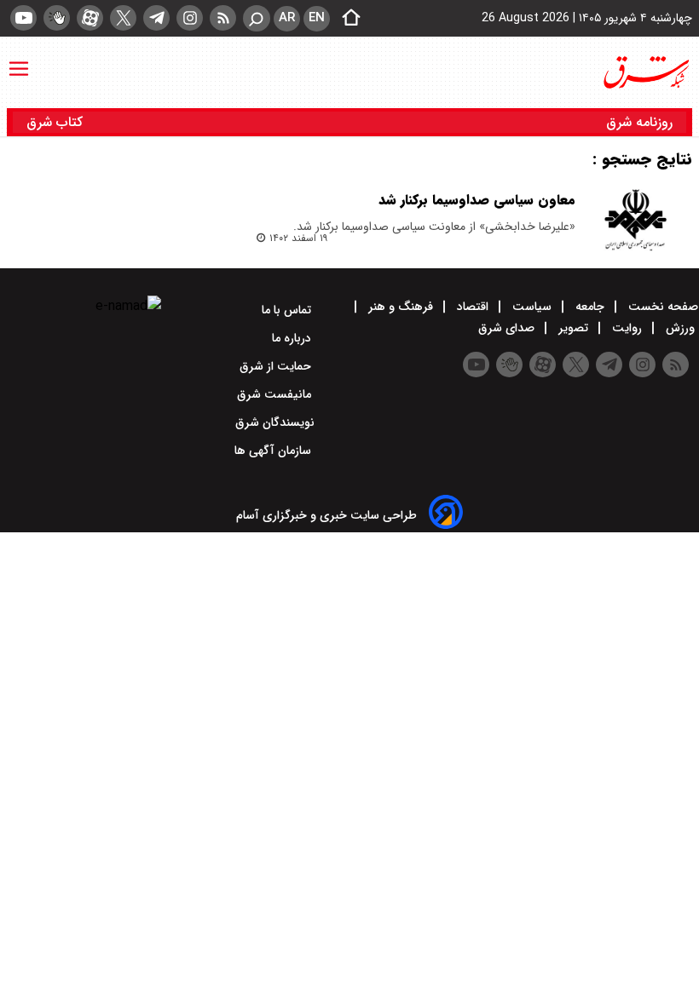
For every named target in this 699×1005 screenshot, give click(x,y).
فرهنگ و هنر (400, 306)
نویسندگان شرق (275, 422)
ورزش (680, 328)
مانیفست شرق (276, 394)
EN (317, 18)
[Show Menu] (19, 60)
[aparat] (90, 18)
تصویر (573, 328)
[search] (256, 18)
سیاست (532, 306)
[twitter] (123, 18)
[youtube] (23, 18)
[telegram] (156, 18)
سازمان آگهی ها (274, 450)
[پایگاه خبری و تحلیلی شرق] (645, 72)
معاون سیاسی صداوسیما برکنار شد (476, 199)
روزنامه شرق (639, 122)
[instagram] (189, 18)
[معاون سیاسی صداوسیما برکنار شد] (635, 220)
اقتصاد (472, 306)
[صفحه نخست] (346, 19)
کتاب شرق (56, 122)
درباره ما (293, 338)
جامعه (590, 306)
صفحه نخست (661, 306)
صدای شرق (508, 328)
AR (287, 18)
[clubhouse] (56, 18)
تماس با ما (288, 310)
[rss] (223, 18)
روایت (627, 328)
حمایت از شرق (277, 366)
